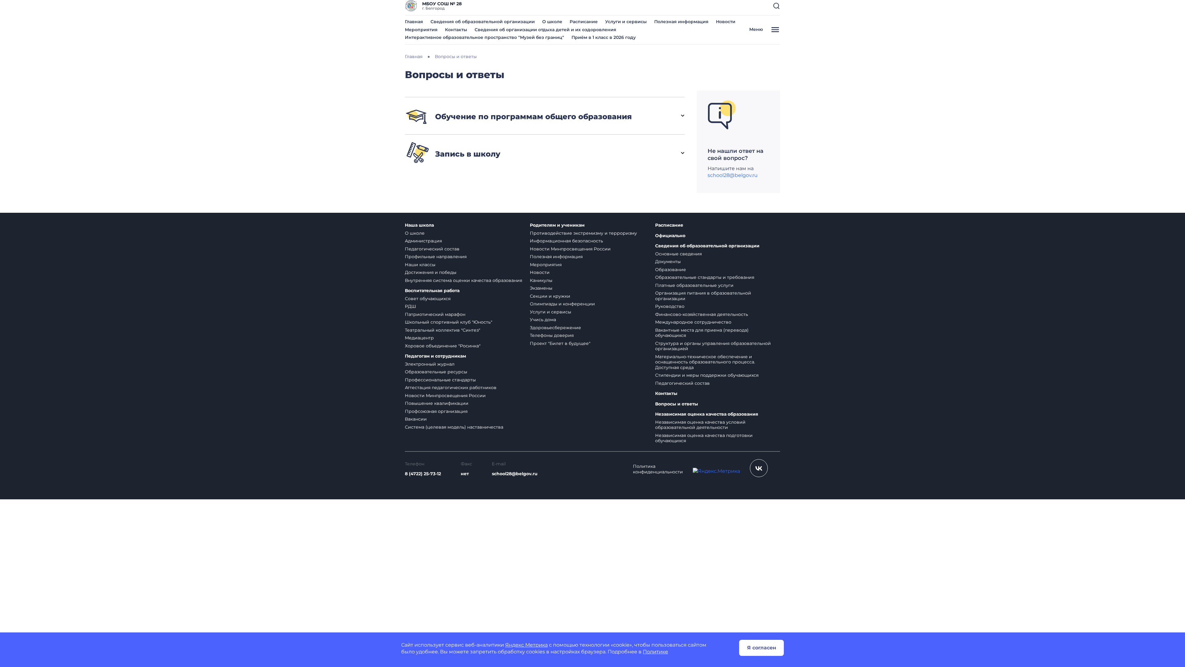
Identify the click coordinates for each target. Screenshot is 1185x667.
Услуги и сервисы (626, 21)
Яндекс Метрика (526, 645)
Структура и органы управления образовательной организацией (713, 346)
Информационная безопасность (566, 241)
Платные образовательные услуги (694, 285)
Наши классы (420, 264)
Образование (670, 269)
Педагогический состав (432, 249)
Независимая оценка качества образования (706, 414)
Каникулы (541, 280)
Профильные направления (436, 256)
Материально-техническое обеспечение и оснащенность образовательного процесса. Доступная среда (705, 362)
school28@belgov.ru (733, 175)
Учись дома (543, 319)
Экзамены (541, 288)
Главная (414, 21)
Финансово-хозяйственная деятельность (701, 314)
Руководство (669, 306)
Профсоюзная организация (436, 411)
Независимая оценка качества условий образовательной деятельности (700, 424)
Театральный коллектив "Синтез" (442, 330)
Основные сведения (678, 254)
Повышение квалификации (436, 403)
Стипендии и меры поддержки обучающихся (707, 375)
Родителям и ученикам (557, 225)
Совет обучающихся (428, 298)
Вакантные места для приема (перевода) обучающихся (702, 332)
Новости (725, 21)
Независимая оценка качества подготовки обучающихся (704, 438)
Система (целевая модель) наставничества (454, 427)
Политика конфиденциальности (658, 469)
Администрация (423, 241)
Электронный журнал (430, 364)
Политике (655, 652)
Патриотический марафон (435, 314)
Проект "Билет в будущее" (560, 343)
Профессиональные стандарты (440, 380)
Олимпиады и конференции (562, 304)
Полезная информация (681, 21)
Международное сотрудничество (693, 322)
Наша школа (419, 225)
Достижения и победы (430, 272)
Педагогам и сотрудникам (435, 356)
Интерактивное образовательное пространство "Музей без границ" (484, 37)
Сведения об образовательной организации (482, 21)
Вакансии (416, 419)
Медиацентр (419, 338)
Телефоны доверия (552, 335)
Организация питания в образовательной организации (703, 295)
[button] (776, 6)
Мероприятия (421, 29)
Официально (670, 235)
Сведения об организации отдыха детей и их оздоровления (545, 29)
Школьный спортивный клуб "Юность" (448, 322)
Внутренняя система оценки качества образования (463, 280)
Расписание (584, 21)
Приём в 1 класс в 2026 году (604, 37)
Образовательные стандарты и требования (704, 277)
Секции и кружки (550, 296)
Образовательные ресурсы (436, 372)
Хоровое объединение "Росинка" (442, 346)
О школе (552, 21)
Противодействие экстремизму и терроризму (583, 233)
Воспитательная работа (432, 290)
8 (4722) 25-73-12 (423, 473)
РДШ (410, 306)
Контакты (456, 29)
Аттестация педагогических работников (451, 387)
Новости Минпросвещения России (445, 395)
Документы (668, 261)
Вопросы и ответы (676, 404)
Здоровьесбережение (555, 327)
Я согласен (761, 648)
